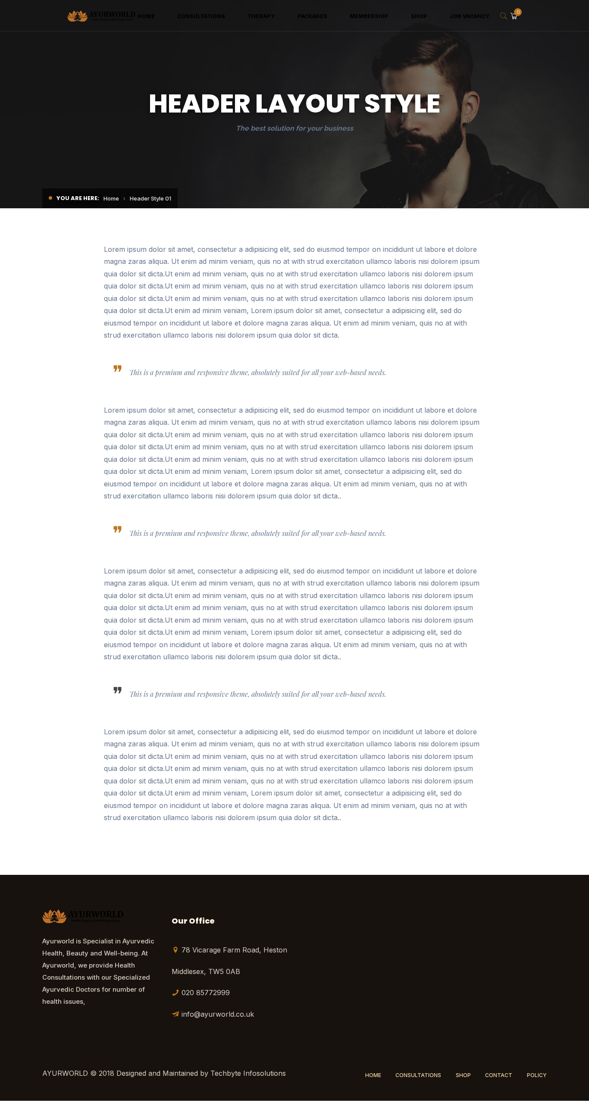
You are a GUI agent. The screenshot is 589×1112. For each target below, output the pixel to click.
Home (111, 198)
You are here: (77, 198)
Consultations (418, 1075)
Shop (463, 1075)
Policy (537, 1075)
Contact (498, 1075)
